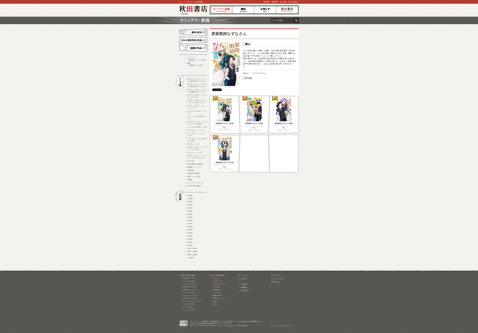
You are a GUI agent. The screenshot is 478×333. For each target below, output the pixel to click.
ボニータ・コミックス (195, 152)
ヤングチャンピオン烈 (190, 295)
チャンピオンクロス (189, 309)
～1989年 (191, 258)
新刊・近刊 (193, 32)
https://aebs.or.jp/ (243, 325)
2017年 (190, 223)
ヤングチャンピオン (189, 292)
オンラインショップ (287, 9)
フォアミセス (217, 292)
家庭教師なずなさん (229, 33)
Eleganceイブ (217, 289)
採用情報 (275, 2)
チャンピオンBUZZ (189, 281)
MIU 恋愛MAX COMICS (195, 164)
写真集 (190, 180)
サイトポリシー (276, 275)
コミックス (221, 9)
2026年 (190, 195)
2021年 (190, 211)
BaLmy (215, 304)
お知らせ (265, 9)
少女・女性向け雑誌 (218, 275)
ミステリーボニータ (219, 284)
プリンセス (216, 278)
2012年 (190, 239)
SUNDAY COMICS (194, 173)
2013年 (190, 236)
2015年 (190, 230)
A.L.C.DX (191, 161)
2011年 (190, 242)
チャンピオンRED (188, 304)
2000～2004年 (193, 251)
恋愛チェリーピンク (219, 298)
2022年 (190, 208)
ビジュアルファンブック (196, 183)
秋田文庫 (191, 170)
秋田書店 (193, 10)
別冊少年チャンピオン (190, 289)
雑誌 (243, 9)
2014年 (190, 233)
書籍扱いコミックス (194, 167)
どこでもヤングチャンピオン (192, 301)
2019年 (190, 217)
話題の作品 (193, 48)
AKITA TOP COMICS (194, 186)
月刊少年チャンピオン (190, 287)
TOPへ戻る (183, 14)
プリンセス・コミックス (196, 130)
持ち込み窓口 (293, 2)
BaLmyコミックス (194, 144)
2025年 (190, 199)
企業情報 (266, 2)
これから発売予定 (193, 40)
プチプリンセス (218, 281)
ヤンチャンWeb (188, 307)
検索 (296, 20)
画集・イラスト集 (194, 176)
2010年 (190, 245)
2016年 (190, 227)
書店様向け (245, 290)
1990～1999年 (193, 255)
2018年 (190, 220)
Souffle (215, 301)
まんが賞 (283, 2)
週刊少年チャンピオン (190, 278)
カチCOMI (216, 287)
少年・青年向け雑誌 (188, 275)
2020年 (190, 214)
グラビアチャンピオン (190, 284)
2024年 (190, 202)
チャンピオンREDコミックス (197, 127)
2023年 (190, 205)
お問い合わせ (275, 282)
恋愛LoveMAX (217, 295)
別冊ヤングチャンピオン (190, 298)
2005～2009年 (193, 248)
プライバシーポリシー (278, 278)
